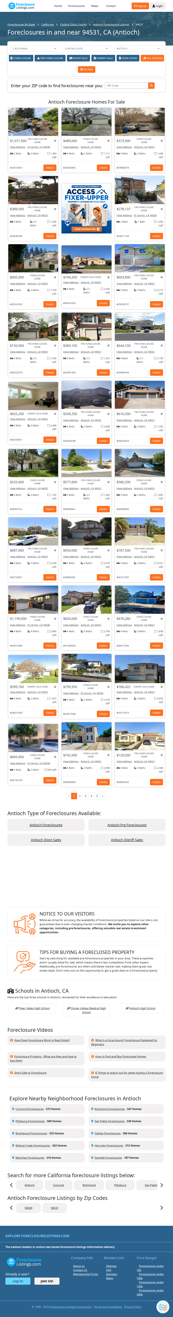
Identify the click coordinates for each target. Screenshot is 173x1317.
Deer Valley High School (34, 1008)
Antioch (29, 1185)
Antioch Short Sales (46, 839)
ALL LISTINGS (154, 58)
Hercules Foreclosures (109, 1145)
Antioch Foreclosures (46, 825)
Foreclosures (76, 6)
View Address (17, 147)
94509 (28, 1208)
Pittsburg (120, 1185)
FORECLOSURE (22, 58)
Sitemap (111, 1266)
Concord (58, 1185)
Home (58, 6)
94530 (46, 147)
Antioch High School (142, 1008)
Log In (18, 1281)
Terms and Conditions (108, 1307)
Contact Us (80, 1270)
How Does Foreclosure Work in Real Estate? (42, 1040)
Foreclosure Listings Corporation (71, 1307)
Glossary (111, 1274)
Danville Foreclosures (108, 1158)
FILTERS (88, 69)
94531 (98, 147)
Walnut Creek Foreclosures (33, 1145)
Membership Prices (85, 1274)
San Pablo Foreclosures (110, 1121)
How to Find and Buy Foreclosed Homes (120, 1056)
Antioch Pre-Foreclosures (127, 825)
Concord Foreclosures (30, 1109)
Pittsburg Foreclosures (30, 1121)
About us (79, 1266)
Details (50, 167)
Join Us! (47, 1281)
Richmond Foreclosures (110, 1109)
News (94, 6)
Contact (111, 6)
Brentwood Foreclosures (31, 1133)
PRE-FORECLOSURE (51, 58)
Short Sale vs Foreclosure (30, 1073)
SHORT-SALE (80, 58)
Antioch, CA (87, 147)
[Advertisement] (86, 879)
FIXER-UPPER (129, 58)
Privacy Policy (132, 1307)
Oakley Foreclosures (108, 1133)
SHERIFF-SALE (104, 58)
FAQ (108, 1270)
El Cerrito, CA (35, 147)
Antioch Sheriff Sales (127, 839)
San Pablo (151, 1185)
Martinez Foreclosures (30, 1158)
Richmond (89, 1185)
